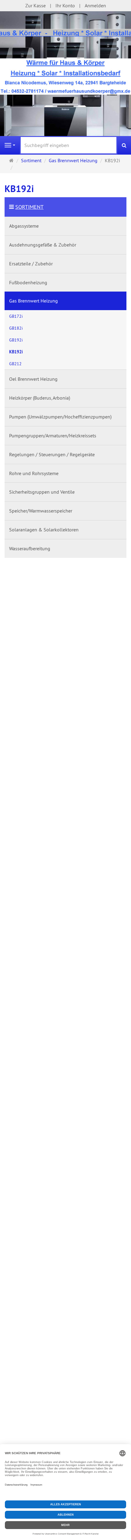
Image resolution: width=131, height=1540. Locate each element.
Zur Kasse (35, 5)
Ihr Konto (65, 5)
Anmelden (95, 5)
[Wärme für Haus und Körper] (65, 76)
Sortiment (29, 206)
